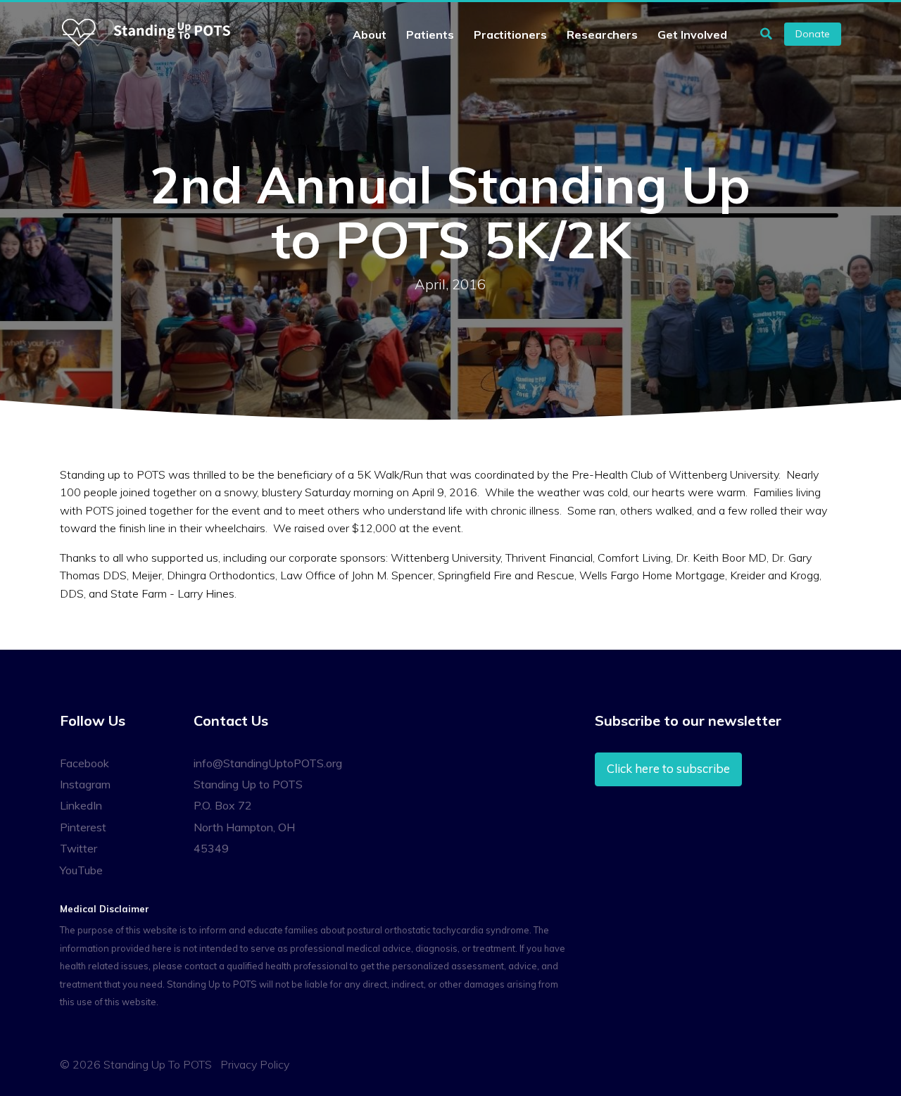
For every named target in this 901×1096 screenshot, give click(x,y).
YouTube (81, 870)
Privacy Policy (254, 1064)
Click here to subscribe (668, 768)
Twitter (78, 848)
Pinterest (83, 827)
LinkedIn (81, 805)
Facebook (84, 763)
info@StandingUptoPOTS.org (268, 763)
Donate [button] (812, 33)
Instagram (85, 784)
